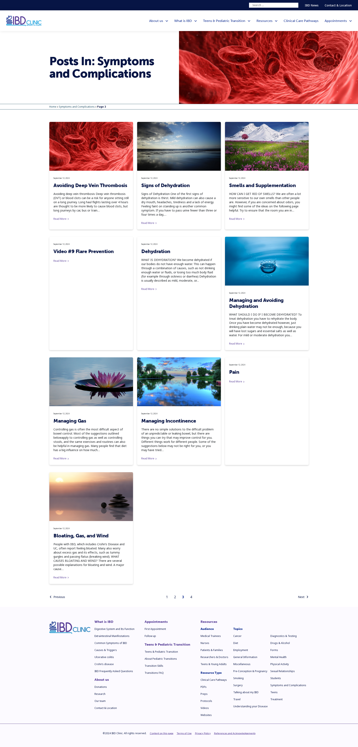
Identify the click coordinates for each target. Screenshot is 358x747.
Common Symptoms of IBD (110, 643)
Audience (207, 629)
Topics (238, 629)
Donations (100, 687)
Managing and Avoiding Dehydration (256, 303)
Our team (100, 701)
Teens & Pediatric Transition (167, 644)
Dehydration (155, 251)
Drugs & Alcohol (280, 643)
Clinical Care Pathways (214, 680)
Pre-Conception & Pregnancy (250, 671)
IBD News (311, 5)
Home (52, 106)
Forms (274, 650)
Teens (274, 692)
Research (99, 694)
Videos (205, 708)
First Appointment (155, 629)
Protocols (206, 701)
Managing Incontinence (168, 421)
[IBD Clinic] (23, 21)
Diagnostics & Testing (283, 636)
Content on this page (161, 733)
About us (101, 680)
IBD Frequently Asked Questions (113, 671)
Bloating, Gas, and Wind (81, 536)
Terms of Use (184, 733)
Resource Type (211, 673)
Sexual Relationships (282, 671)
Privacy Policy (203, 733)
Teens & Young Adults (214, 664)
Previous (59, 597)
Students (275, 678)
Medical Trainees (211, 636)
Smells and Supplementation (262, 185)
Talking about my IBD (246, 692)
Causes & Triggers (105, 650)
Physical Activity (279, 664)
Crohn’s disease (104, 664)
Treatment (276, 699)
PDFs (204, 687)
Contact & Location (338, 5)
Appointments (156, 622)
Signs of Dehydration (165, 185)
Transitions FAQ (154, 673)
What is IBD (103, 622)
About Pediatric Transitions (161, 659)
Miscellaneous (241, 664)
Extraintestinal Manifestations (111, 636)
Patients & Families (212, 650)
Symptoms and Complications (77, 106)
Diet (235, 643)
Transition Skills (154, 666)
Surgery (238, 685)
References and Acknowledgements (234, 733)
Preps (204, 694)
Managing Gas (69, 421)
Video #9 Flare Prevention (83, 251)
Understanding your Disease (250, 706)
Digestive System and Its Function (114, 629)
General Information (245, 657)
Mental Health (278, 657)
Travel (237, 699)
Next (301, 597)
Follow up (150, 636)
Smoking (238, 678)
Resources (209, 622)
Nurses (205, 643)
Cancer (237, 636)
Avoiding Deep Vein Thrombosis (90, 185)
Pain (234, 372)
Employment (240, 650)
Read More (60, 219)
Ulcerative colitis (104, 657)
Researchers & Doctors (214, 657)
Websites (206, 715)
